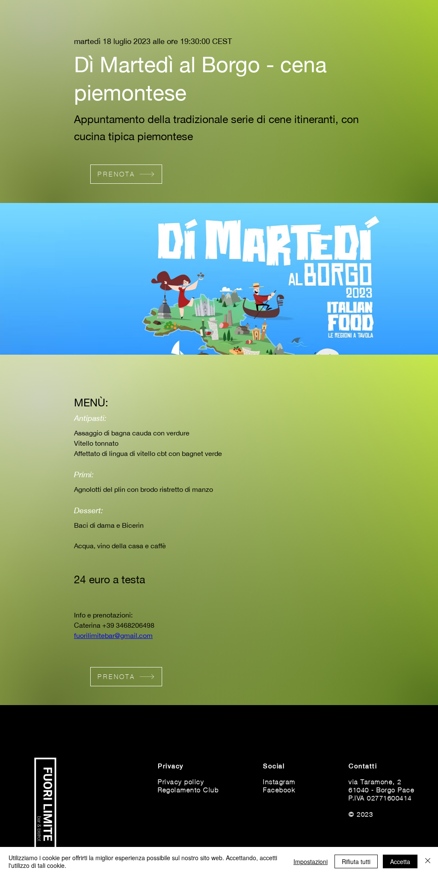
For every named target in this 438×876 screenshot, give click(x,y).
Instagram (279, 781)
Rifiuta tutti (356, 861)
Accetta (400, 861)
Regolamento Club (188, 790)
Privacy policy (181, 781)
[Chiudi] (428, 861)
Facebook (279, 790)
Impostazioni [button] (310, 861)
